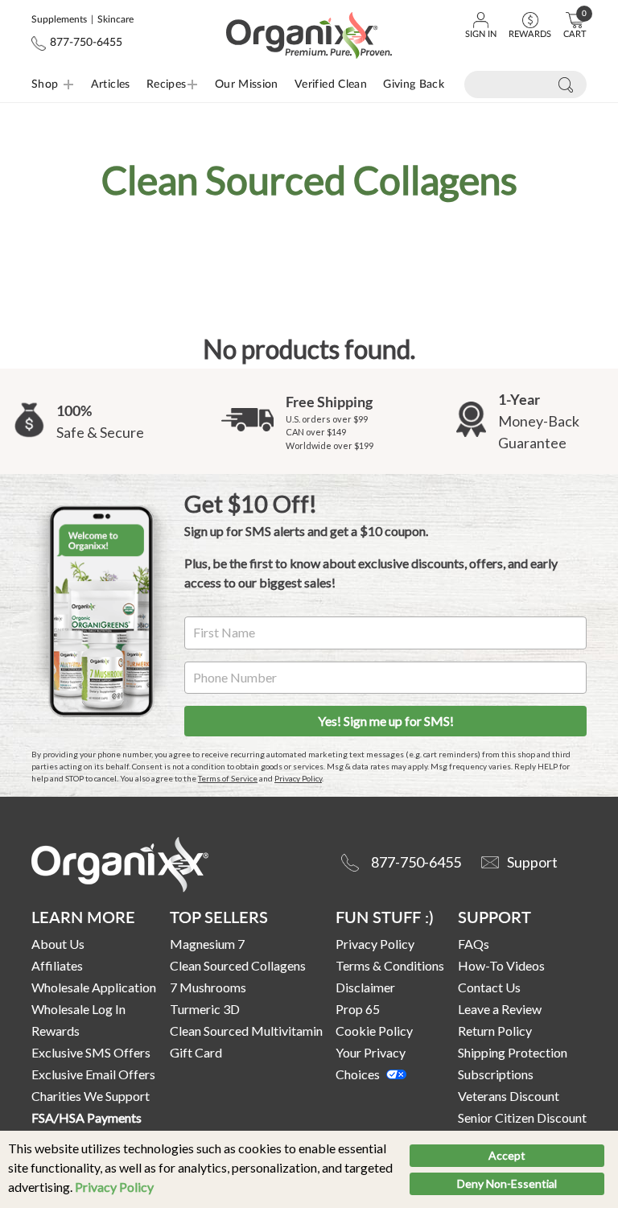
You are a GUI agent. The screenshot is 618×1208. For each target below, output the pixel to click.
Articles (110, 84)
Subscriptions (496, 1074)
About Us (57, 943)
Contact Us (489, 987)
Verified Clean (331, 84)
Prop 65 (358, 1008)
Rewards (55, 1030)
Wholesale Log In (78, 1008)
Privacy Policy (114, 1186)
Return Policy (495, 1030)
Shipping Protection (512, 1052)
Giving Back (413, 84)
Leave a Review (500, 1008)
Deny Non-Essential (507, 1183)
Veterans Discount (508, 1095)
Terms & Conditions (390, 965)
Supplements (59, 19)
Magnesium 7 (207, 943)
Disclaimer (365, 987)
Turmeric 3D (205, 1008)
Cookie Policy (374, 1030)
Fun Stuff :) (384, 916)
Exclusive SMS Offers (90, 1052)
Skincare (115, 19)
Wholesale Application (93, 987)
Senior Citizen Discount (522, 1117)
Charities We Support (90, 1095)
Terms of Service (228, 778)
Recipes (152, 84)
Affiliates (57, 965)
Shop (44, 84)
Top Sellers (219, 916)
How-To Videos (501, 965)
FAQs (473, 943)
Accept (506, 1155)
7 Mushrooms (208, 987)
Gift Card (196, 1052)
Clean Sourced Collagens (238, 965)
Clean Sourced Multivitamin (246, 1030)
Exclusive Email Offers (93, 1074)
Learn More (83, 916)
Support (494, 916)
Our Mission (246, 84)
